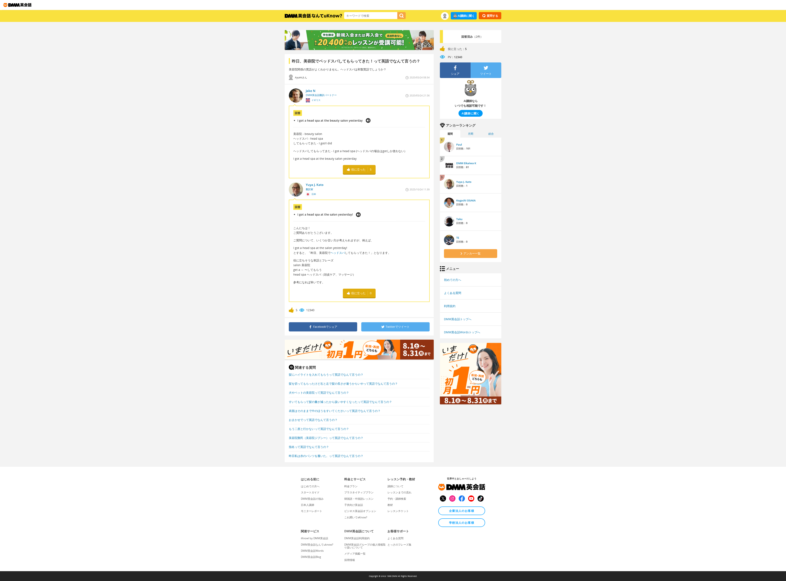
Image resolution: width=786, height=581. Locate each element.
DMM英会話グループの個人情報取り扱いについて (365, 546)
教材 (390, 505)
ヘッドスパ (338, 253)
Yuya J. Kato (463, 182)
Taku (459, 219)
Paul (459, 144)
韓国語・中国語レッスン (359, 499)
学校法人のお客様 (461, 522)
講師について (395, 486)
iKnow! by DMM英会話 (314, 538)
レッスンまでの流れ (399, 492)
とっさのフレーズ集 (399, 544)
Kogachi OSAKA (466, 200)
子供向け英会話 (353, 505)
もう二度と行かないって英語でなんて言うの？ (319, 429)
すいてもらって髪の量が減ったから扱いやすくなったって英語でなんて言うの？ (340, 402)
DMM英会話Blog (311, 557)
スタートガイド (310, 492)
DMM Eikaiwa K (466, 163)
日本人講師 (307, 505)
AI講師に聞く (466, 16)
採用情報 (349, 560)
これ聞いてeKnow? (355, 517)
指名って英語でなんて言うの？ (309, 447)
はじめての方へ (310, 486)
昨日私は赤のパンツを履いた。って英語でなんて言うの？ (326, 456)
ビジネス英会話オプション (360, 511)
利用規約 (449, 306)
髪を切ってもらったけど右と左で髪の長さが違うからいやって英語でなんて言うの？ (343, 383)
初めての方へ (452, 280)
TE (457, 238)
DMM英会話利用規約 (357, 538)
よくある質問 (452, 293)
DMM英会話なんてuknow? (317, 544)
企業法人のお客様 (461, 511)
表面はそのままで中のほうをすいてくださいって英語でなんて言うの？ (335, 411)
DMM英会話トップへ (457, 319)
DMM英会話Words (312, 551)
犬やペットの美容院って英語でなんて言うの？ (319, 392)
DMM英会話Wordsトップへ (462, 332)
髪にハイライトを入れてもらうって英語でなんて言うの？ (326, 374)
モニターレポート (311, 511)
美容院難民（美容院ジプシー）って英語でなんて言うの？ (326, 438)
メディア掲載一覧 (355, 553)
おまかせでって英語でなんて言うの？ (313, 420)
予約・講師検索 (396, 499)
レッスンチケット (398, 511)
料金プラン (351, 486)
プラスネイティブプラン (359, 492)
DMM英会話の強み (312, 499)
